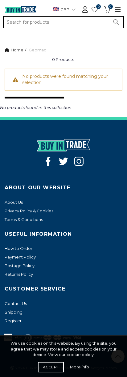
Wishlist (98, 7)
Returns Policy (19, 274)
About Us (14, 202)
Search (118, 22)
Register (13, 320)
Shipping (14, 312)
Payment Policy (20, 257)
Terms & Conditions (24, 219)
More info (79, 366)
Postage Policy (20, 265)
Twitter (63, 161)
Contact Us (16, 303)
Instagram (79, 161)
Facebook (48, 161)
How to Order (18, 248)
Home (17, 49)
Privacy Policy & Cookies (29, 210)
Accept (51, 367)
